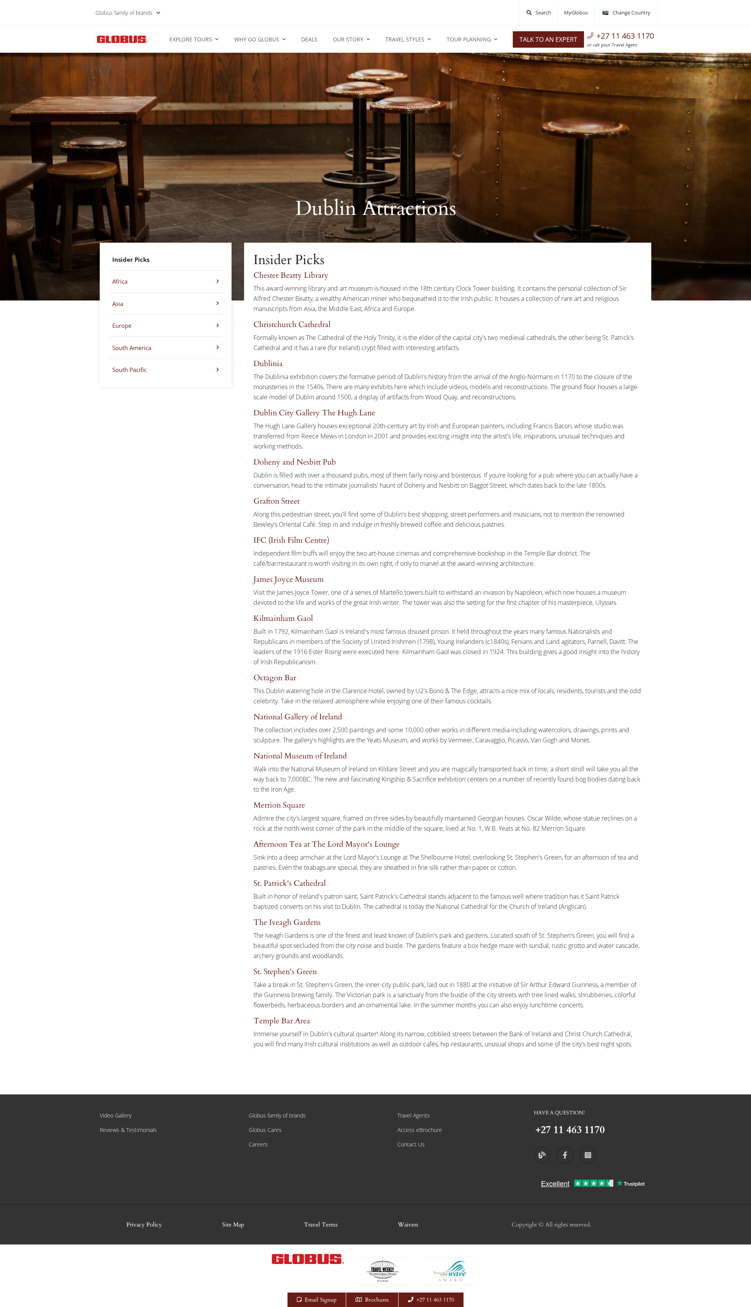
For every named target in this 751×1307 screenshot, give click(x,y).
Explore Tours (190, 39)
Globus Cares (265, 1130)
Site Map (233, 1224)
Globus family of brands (124, 12)
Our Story (348, 39)
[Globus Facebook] (565, 1155)
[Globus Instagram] (588, 1155)
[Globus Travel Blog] (542, 1155)
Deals (309, 39)
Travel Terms (321, 1224)
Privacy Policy (144, 1224)
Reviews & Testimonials (128, 1130)
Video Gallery (115, 1115)
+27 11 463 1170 (625, 35)
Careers (258, 1144)
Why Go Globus (256, 39)
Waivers (408, 1224)
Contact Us (411, 1144)
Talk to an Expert (548, 39)
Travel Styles (404, 39)
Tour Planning (469, 39)
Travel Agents (413, 1115)
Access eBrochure (419, 1130)
